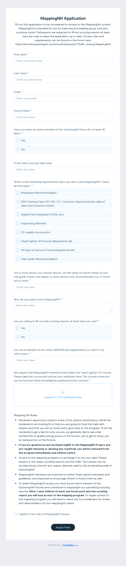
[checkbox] (63, 140)
